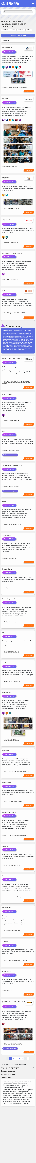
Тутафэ (4, 662)
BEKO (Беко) (21, 30)
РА (3, 633)
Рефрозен (6, 178)
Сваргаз (5, 846)
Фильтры (6, 41)
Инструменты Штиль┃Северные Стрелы (14, 1002)
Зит (3, 291)
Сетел (4, 501)
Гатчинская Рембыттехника (12, 253)
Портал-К (5, 751)
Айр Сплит (6, 220)
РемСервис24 (7, 48)
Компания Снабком (9, 812)
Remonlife (5, 98)
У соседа (5, 941)
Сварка (4, 876)
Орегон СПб (6, 971)
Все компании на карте (18, 35)
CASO (28, 30)
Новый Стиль (7, 569)
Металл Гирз (6, 908)
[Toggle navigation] (33, 3)
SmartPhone (6, 535)
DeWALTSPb (6, 782)
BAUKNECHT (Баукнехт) (8, 30)
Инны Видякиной (8, 599)
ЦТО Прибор (7, 394)
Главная (3, 18)
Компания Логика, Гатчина (12, 358)
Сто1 (4, 431)
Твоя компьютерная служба (12, 465)
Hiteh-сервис (6, 692)
